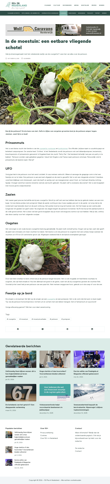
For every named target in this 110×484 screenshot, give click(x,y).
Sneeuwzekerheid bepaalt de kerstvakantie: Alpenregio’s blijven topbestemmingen (88, 407)
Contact (78, 451)
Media (76, 5)
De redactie (79, 448)
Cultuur (56, 5)
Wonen (101, 5)
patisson (54, 319)
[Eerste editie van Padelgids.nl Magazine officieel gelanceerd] (89, 359)
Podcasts (90, 13)
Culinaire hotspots (14, 13)
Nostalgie (85, 5)
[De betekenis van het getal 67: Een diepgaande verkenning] (20, 392)
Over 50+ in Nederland (49, 438)
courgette (43, 148)
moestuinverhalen (39, 319)
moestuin (23, 319)
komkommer (63, 148)
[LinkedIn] (92, 329)
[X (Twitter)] (42, 329)
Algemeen (63, 13)
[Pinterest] (67, 329)
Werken (104, 13)
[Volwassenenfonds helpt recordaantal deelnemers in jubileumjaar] (55, 392)
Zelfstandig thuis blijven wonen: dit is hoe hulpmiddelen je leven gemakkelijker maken (20, 373)
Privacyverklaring (46, 433)
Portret (97, 13)
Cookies (43, 435)
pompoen (52, 148)
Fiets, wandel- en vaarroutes (31, 13)
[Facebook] (18, 329)
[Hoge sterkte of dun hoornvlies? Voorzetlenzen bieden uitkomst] (55, 359)
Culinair (47, 5)
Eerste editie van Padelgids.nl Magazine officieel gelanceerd (22, 462)
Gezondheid (67, 5)
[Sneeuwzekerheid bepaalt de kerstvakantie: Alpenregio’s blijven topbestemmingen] (89, 392)
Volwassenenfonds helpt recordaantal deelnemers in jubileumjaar (51, 407)
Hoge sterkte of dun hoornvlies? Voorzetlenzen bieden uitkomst (24, 449)
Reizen (94, 5)
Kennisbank (81, 13)
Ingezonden (72, 13)
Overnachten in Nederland (50, 13)
